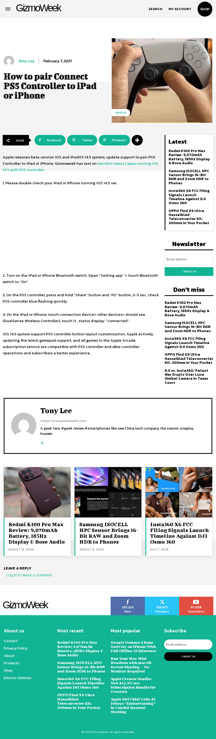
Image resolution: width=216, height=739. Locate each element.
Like (128, 598)
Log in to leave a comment (29, 575)
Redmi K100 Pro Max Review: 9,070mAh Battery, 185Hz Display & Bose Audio (189, 157)
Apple (120, 112)
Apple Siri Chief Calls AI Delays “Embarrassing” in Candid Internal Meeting (133, 705)
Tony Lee (26, 61)
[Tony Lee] (10, 61)
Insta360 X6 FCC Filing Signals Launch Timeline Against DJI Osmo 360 (189, 197)
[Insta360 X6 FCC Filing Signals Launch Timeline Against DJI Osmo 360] (178, 492)
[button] (155, 9)
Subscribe (196, 598)
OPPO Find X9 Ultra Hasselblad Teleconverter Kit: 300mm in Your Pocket (189, 217)
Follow (162, 598)
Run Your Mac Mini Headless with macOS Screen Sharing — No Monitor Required (131, 664)
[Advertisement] (81, 230)
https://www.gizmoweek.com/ (63, 420)
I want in (189, 271)
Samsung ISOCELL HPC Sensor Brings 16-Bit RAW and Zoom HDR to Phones (189, 177)
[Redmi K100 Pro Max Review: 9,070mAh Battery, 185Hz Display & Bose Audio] (37, 492)
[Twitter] (42, 442)
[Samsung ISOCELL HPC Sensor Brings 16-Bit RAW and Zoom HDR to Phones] (108, 492)
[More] (137, 140)
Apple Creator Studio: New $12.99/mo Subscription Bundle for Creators (133, 685)
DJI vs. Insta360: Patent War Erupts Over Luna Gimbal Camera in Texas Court (186, 376)
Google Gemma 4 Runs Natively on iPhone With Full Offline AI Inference (133, 646)
